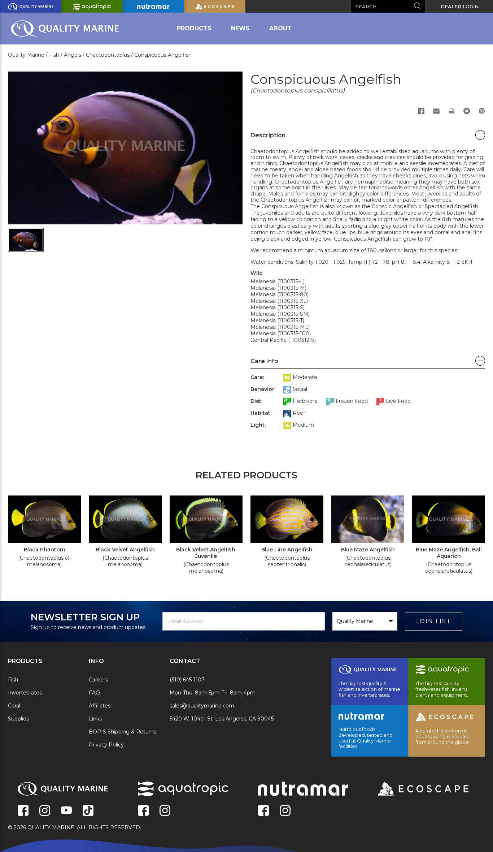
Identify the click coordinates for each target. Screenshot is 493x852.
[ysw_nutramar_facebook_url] (263, 811)
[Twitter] (466, 111)
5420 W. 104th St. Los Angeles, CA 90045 (222, 718)
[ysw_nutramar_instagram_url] (285, 811)
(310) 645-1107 (187, 679)
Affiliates (99, 705)
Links (95, 718)
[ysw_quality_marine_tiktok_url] (88, 811)
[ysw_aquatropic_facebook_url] (143, 811)
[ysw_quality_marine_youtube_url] (66, 811)
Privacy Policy (106, 744)
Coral (14, 705)
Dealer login (460, 6)
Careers (98, 679)
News (240, 28)
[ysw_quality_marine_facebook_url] (23, 811)
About (280, 28)
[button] (367, 137)
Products (194, 28)
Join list (433, 621)
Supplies (18, 718)
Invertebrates (25, 692)
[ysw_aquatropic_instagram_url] (165, 811)
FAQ (94, 692)
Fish (13, 679)
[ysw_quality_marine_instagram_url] (44, 811)
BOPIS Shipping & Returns (122, 731)
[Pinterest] (482, 111)
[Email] (436, 111)
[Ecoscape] (414, 789)
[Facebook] (421, 111)
